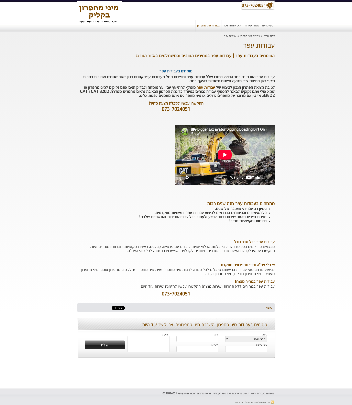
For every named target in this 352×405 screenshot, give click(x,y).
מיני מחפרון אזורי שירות (259, 25)
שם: (216, 334)
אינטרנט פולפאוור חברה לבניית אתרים (252, 402)
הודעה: (165, 334)
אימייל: (214, 345)
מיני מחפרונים (232, 25)
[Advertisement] (48, 105)
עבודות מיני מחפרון (208, 25)
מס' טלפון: (261, 345)
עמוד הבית (269, 36)
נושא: (264, 334)
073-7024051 (176, 109)
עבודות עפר (230, 36)
